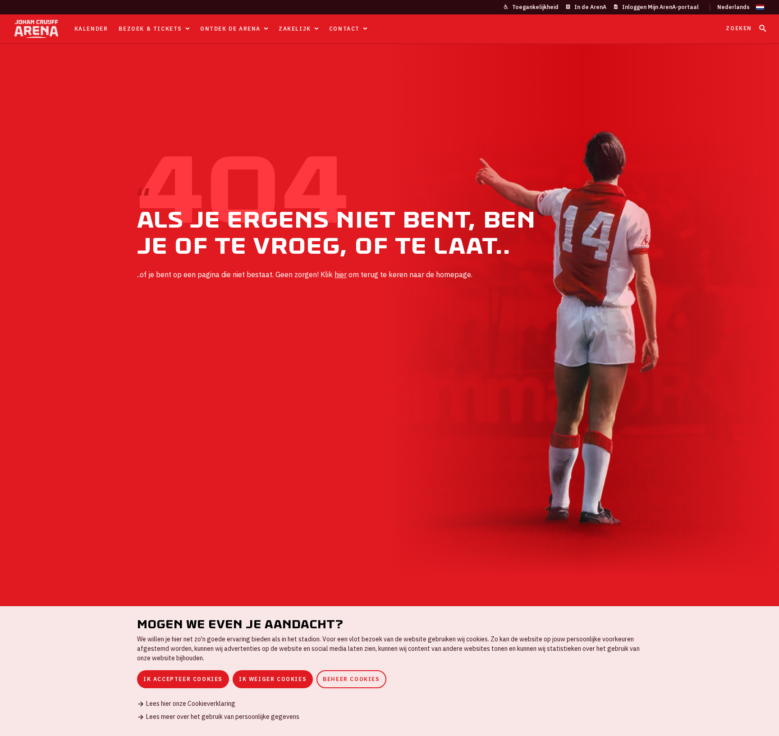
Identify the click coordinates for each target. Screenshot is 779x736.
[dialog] (389, 671)
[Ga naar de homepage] (36, 28)
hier (341, 274)
